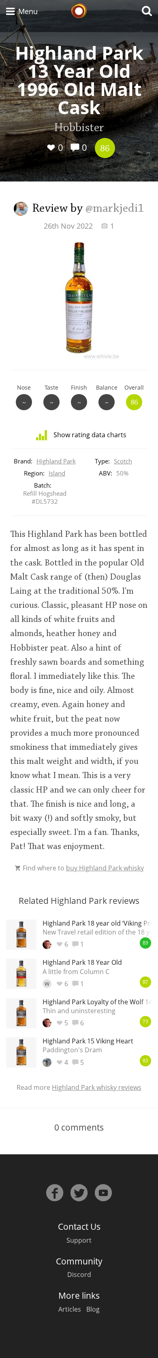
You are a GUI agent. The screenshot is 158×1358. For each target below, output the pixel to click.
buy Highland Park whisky (105, 868)
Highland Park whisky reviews (96, 1087)
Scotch (123, 461)
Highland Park (56, 461)
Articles (69, 1309)
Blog (93, 1309)
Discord (79, 1274)
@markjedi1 (114, 209)
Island (57, 473)
